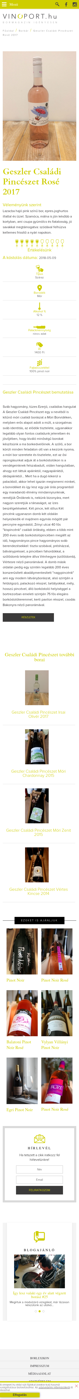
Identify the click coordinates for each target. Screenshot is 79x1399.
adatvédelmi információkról (54, 1387)
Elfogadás (20, 1395)
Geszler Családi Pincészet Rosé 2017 (32, 181)
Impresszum (39, 1366)
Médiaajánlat (39, 1374)
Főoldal (8, 31)
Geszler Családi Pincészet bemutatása (38, 392)
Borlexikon (39, 1358)
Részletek (28, 617)
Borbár (24, 31)
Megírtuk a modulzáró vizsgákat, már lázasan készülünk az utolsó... (39, 1298)
